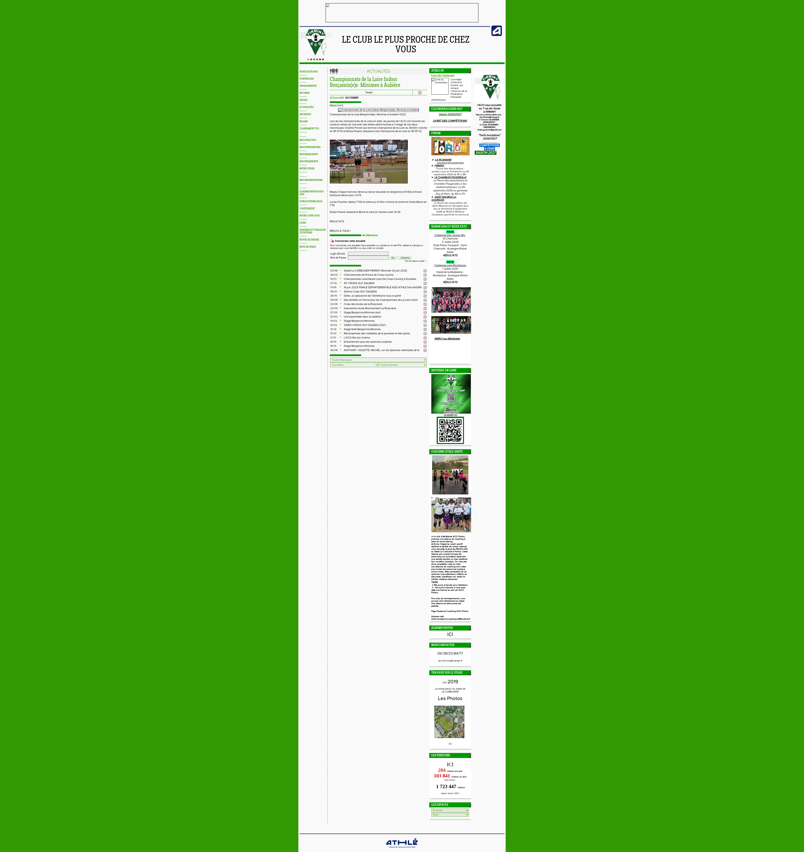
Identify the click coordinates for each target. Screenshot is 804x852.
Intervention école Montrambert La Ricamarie (370, 308)
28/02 (334, 275)
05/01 (333, 291)
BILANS (303, 121)
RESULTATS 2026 (308, 71)
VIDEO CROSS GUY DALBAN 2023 (365, 325)
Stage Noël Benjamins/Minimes (362, 329)
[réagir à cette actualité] (425, 271)
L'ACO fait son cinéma (357, 337)
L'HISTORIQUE (307, 208)
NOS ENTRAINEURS (309, 147)
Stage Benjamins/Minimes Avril (362, 312)
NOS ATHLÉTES (307, 140)
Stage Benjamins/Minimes (359, 321)
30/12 (333, 325)
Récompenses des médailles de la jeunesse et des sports (377, 333)
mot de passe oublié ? (415, 261)
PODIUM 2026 (306, 78)
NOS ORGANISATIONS (310, 180)
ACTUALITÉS (306, 107)
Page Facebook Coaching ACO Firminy (449, 611)
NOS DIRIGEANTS (308, 154)
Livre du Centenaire (443, 75)
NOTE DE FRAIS (307, 247)
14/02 (333, 321)
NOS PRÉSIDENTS (308, 161)
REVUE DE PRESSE (309, 239)
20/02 (334, 316)
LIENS (302, 222)
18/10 (333, 342)
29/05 (334, 300)
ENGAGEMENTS (308, 86)
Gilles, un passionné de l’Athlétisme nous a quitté (372, 295)
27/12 (333, 283)
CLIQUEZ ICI (450, 415)
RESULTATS (336, 105)
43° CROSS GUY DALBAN (359, 283)
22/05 (334, 304)
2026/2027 (489, 138)
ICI (450, 634)
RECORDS (304, 93)
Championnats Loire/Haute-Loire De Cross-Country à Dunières (380, 279)
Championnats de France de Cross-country (368, 275)
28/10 (333, 295)
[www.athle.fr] (496, 35)
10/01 (333, 279)
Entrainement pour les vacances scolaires (368, 342)
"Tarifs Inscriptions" (489, 135)
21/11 (333, 337)
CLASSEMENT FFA (309, 128)
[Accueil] (315, 59)
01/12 (333, 333)
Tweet (368, 92)
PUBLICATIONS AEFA (310, 201)
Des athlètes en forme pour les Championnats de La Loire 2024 (380, 300)
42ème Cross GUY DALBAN (360, 291)
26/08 (334, 350)
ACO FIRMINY (352, 98)
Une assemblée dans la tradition (362, 316)
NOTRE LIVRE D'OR (309, 215)
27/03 (334, 312)
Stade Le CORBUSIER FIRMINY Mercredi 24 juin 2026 (375, 270)
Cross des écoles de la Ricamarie (363, 304)
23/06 (334, 270)
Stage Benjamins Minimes (359, 346)
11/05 (333, 287)
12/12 (333, 329)
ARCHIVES (305, 114)
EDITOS (303, 100)
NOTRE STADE (307, 168)
